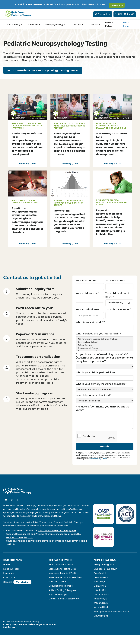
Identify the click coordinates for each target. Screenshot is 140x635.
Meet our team (11, 568)
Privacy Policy (95, 459)
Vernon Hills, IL (101, 607)
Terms (105, 459)
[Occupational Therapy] (105, 348)
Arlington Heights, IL (104, 564)
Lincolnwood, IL (101, 594)
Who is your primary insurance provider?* (101, 384)
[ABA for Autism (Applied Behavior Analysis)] (105, 339)
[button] (14, 24)
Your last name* (115, 280)
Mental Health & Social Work (64, 598)
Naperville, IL (100, 598)
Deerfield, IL (100, 573)
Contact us (9, 577)
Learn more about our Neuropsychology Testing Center (42, 70)
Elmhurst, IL (100, 581)
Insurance (8, 573)
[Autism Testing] (105, 345)
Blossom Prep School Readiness (65, 577)
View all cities (101, 615)
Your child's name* (87, 293)
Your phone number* (118, 309)
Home (6, 564)
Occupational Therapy (61, 585)
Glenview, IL (100, 585)
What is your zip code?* (90, 322)
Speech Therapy (57, 581)
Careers (7, 582)
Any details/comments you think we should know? (102, 408)
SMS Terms (9, 627)
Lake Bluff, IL (100, 590)
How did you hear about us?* (93, 395)
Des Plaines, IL (101, 577)
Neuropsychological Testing (63, 573)
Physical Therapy (58, 594)
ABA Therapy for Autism (61, 564)
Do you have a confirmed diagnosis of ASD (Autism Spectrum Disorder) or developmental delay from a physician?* (104, 358)
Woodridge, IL (101, 603)
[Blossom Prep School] (105, 342)
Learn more (117, 5)
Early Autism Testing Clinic (63, 568)
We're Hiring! (126, 24)
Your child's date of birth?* (117, 295)
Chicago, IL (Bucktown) (106, 568)
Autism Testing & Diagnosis (63, 590)
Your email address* (88, 309)
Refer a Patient (109, 24)
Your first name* (86, 280)
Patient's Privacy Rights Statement (37, 624)
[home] (18, 14)
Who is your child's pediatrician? (95, 372)
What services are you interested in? (98, 333)
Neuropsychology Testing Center (111, 611)
